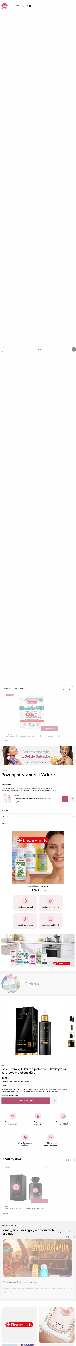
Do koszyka (48, 729)
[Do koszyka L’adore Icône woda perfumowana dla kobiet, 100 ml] (65, 799)
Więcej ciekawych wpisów (64, 1232)
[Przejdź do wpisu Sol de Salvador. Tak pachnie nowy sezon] (37, 1258)
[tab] (38, 784)
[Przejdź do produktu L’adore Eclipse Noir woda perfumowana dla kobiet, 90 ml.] (26, 1184)
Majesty (3, 1065)
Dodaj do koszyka (25, 1100)
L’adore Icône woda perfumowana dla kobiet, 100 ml (32, 798)
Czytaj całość (8, 1292)
